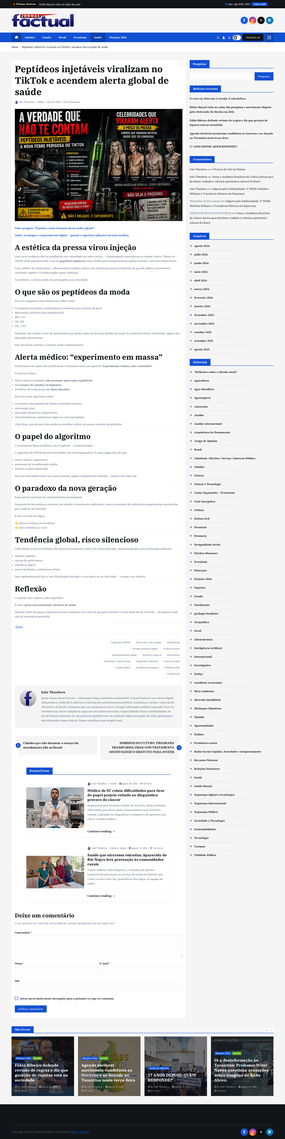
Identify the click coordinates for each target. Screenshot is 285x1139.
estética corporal (152, 654)
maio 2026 (200, 272)
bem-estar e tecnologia (149, 642)
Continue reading (99, 831)
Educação (200, 570)
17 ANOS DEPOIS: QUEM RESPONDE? (214, 146)
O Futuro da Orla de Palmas (228, 169)
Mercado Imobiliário (207, 700)
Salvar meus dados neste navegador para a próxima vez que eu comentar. (67, 998)
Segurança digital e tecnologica (214, 794)
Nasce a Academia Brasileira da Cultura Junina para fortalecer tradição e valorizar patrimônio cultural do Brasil (230, 217)
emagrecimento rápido (125, 654)
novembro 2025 (204, 323)
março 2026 (201, 289)
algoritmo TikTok (121, 642)
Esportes (199, 587)
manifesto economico (208, 682)
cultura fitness (172, 648)
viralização (174, 673)
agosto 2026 (202, 246)
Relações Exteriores (207, 769)
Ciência (199, 475)
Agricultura (201, 380)
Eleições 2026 (118, 37)
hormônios (174, 654)
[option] (43, 1066)
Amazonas (201, 406)
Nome (19, 963)
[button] (266, 1030)
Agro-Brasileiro (204, 389)
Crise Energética (204, 501)
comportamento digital (146, 648)
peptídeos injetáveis (147, 661)
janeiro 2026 (202, 306)
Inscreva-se (253, 37)
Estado (46, 37)
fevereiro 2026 (203, 297)
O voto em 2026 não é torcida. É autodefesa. (218, 98)
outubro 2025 (202, 332)
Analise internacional (208, 424)
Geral (197, 630)
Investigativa (202, 665)
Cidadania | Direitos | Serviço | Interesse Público (224, 458)
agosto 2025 (202, 349)
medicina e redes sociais (117, 661)
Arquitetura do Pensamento (212, 432)
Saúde (98, 37)
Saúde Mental (203, 786)
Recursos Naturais (206, 760)
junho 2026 (201, 263)
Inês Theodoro (26, 101)
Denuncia (200, 527)
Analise (199, 415)
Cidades (30, 37)
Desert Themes (80, 1132)
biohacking (174, 642)
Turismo (199, 846)
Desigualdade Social (207, 544)
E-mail (105, 963)
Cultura (199, 510)
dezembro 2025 (204, 315)
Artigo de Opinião (205, 441)
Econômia (80, 37)
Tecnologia (201, 838)
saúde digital (123, 667)
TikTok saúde (173, 667)
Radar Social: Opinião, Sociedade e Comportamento (227, 751)
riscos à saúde (172, 661)
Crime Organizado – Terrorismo (214, 492)
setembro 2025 (203, 341)
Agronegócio (202, 398)
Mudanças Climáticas (207, 708)
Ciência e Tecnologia (207, 484)
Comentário (23, 932)
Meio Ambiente (204, 691)
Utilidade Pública (205, 855)
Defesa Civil (201, 518)
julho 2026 (201, 254)
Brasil (62, 37)
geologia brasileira (206, 613)
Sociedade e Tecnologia (209, 820)
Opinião (199, 717)
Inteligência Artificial (208, 648)
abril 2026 (200, 280)
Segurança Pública (206, 812)
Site (17, 981)
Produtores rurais (205, 743)
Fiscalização (202, 605)
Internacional (203, 656)
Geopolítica (201, 622)
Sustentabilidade (205, 829)
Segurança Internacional (210, 803)
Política (199, 734)
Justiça (198, 674)
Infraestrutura (203, 639)
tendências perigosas (148, 667)
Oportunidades (204, 725)
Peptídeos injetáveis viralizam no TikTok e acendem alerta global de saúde (65, 47)
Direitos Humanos (206, 553)
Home (15, 47)
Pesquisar (199, 64)
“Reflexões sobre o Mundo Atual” (215, 372)
